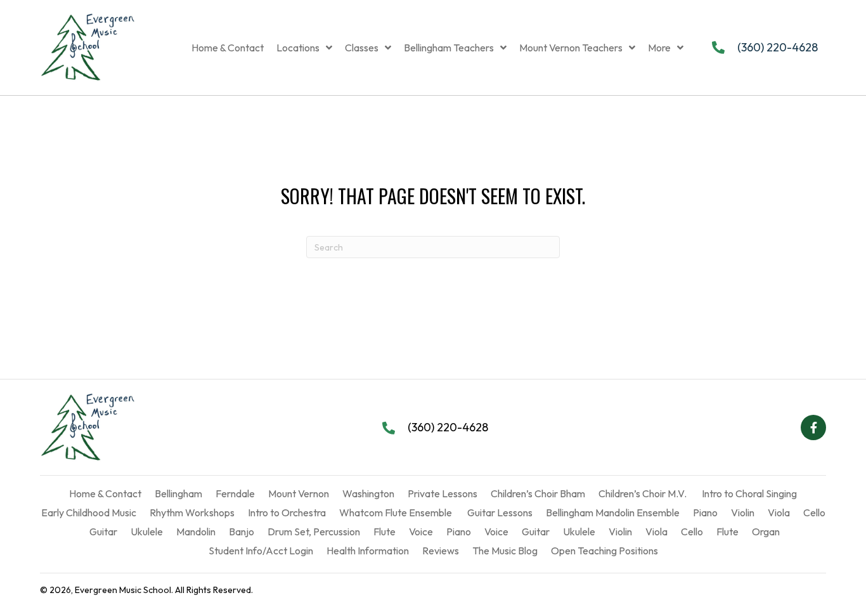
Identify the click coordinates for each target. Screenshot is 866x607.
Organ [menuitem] (766, 531)
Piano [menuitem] (705, 512)
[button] (813, 427)
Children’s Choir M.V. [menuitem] (642, 493)
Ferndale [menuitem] (235, 493)
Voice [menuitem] (421, 531)
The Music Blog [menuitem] (505, 550)
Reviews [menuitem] (440, 550)
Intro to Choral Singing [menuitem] (748, 493)
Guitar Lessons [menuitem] (499, 512)
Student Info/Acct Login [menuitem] (261, 550)
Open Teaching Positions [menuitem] (604, 550)
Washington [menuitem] (368, 493)
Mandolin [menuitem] (196, 531)
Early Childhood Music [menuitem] (88, 512)
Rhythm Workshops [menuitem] (192, 512)
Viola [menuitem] (779, 512)
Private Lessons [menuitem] (442, 493)
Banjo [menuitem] (241, 531)
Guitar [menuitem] (102, 531)
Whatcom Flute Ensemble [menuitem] (395, 512)
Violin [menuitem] (742, 512)
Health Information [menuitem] (367, 550)
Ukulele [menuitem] (147, 531)
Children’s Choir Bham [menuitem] (538, 493)
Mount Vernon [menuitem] (298, 493)
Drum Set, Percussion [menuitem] (314, 531)
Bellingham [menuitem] (178, 493)
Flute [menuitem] (384, 531)
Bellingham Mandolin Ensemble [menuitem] (613, 512)
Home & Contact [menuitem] (105, 493)
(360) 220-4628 (777, 47)
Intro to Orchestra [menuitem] (287, 512)
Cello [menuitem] (814, 512)
